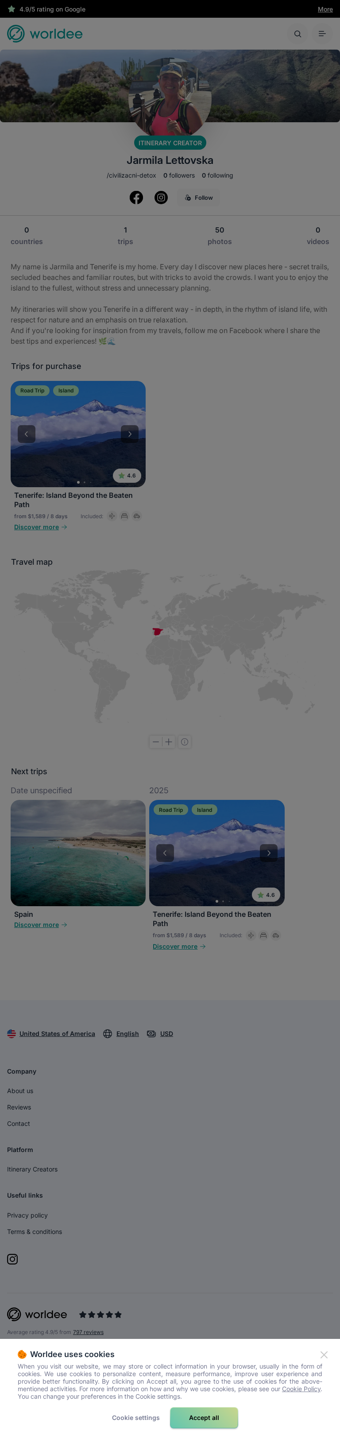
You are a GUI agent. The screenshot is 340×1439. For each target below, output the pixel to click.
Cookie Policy (301, 1388)
